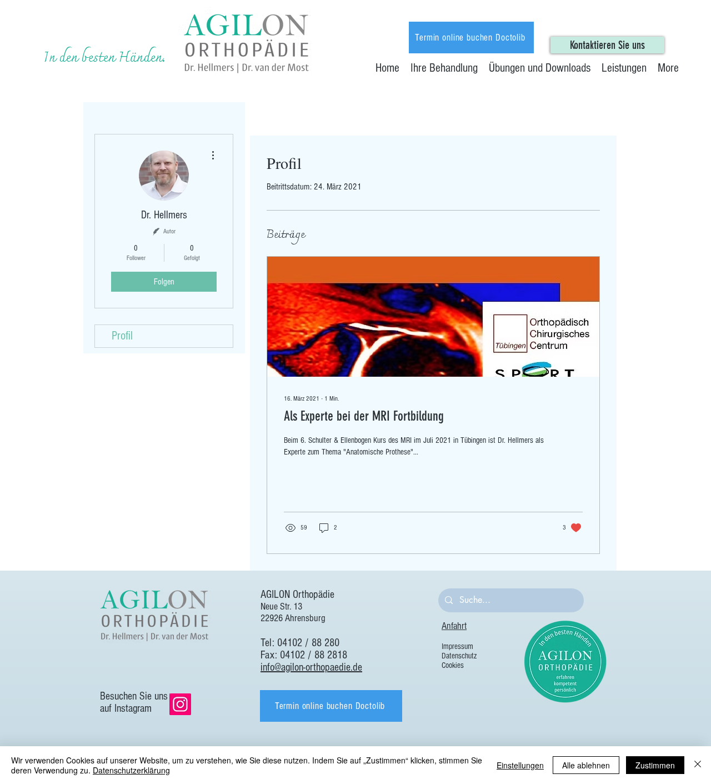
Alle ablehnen (586, 765)
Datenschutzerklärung (131, 770)
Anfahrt (454, 626)
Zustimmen (655, 765)
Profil (122, 336)
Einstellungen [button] (520, 765)
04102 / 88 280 (308, 643)
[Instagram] (180, 704)
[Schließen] (697, 765)
